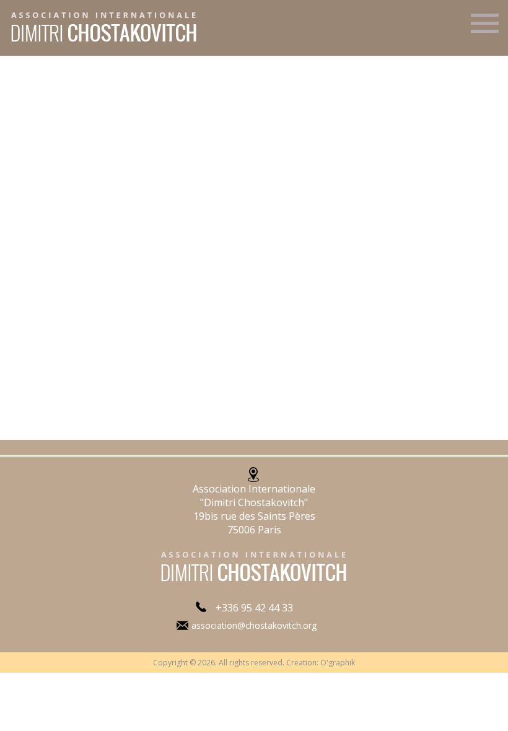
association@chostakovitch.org (254, 625)
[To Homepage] (99, 42)
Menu (485, 28)
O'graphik (337, 662)
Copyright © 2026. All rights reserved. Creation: (236, 662)
